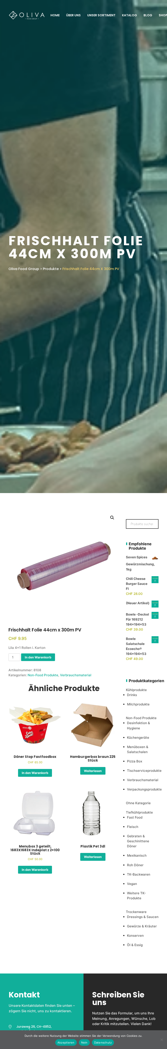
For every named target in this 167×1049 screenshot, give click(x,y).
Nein (84, 1042)
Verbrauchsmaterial (75, 675)
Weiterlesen (93, 771)
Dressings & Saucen (143, 917)
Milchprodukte (138, 704)
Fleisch (132, 827)
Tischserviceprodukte (144, 771)
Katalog (129, 15)
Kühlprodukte (136, 690)
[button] (112, 518)
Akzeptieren (66, 1042)
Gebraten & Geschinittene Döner (138, 841)
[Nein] (161, 1039)
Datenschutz (103, 1042)
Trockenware (136, 912)
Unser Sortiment (101, 15)
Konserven (135, 935)
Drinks (132, 695)
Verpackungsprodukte (144, 789)
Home (55, 15)
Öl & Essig (135, 945)
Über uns (73, 15)
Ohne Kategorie (138, 803)
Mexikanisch (137, 855)
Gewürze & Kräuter (142, 926)
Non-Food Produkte (43, 675)
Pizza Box (134, 761)
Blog (148, 15)
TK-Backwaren (138, 874)
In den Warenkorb (38, 657)
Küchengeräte (138, 737)
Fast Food (134, 817)
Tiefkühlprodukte (139, 812)
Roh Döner (135, 865)
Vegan (132, 884)
